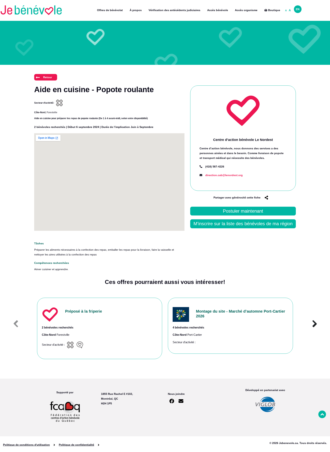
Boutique (273, 10)
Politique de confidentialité (76, 444)
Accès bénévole (217, 10)
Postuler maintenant (243, 211)
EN (297, 9)
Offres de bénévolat (110, 10)
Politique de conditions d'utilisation (26, 444)
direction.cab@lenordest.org (224, 175)
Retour (47, 77)
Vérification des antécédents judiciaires (174, 10)
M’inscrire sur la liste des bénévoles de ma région (243, 223)
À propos (136, 10)
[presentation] (15, 323)
